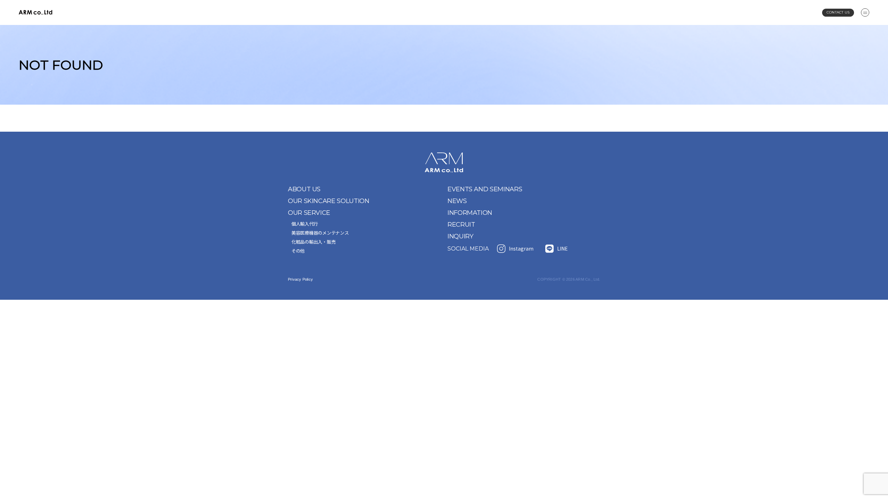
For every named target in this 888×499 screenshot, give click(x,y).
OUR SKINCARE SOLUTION (328, 201)
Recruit (461, 224)
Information (469, 213)
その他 (298, 250)
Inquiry (460, 236)
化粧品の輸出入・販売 (313, 241)
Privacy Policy (300, 279)
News (457, 201)
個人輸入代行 (304, 223)
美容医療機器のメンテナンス (320, 232)
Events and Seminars (484, 189)
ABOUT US (304, 189)
